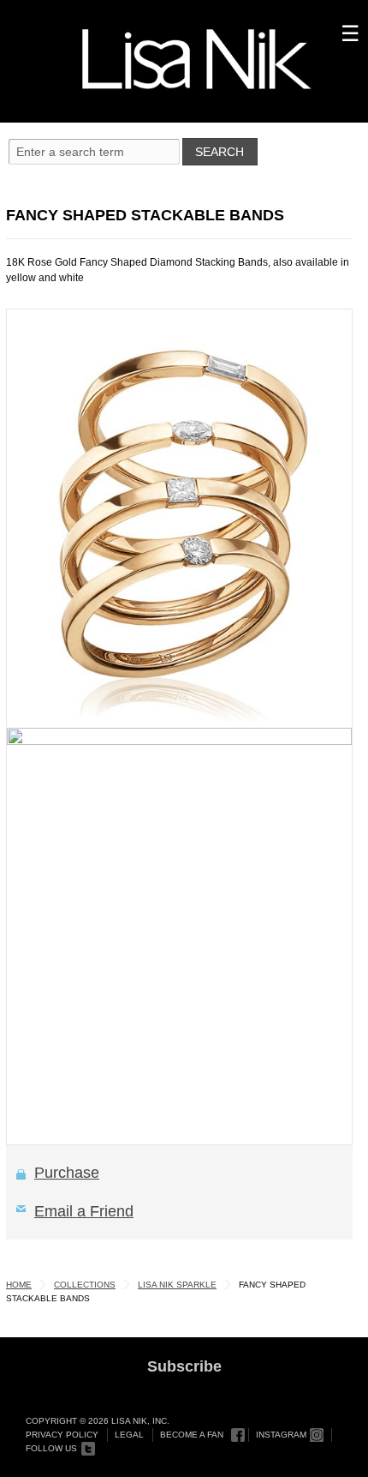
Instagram (281, 1434)
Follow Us (51, 1448)
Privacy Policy (62, 1434)
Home (19, 1284)
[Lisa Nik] (197, 59)
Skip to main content (73, 19)
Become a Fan (191, 1434)
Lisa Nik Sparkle (177, 1284)
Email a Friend (84, 1211)
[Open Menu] (184, 156)
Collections (85, 1284)
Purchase (66, 1172)
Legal (129, 1434)
